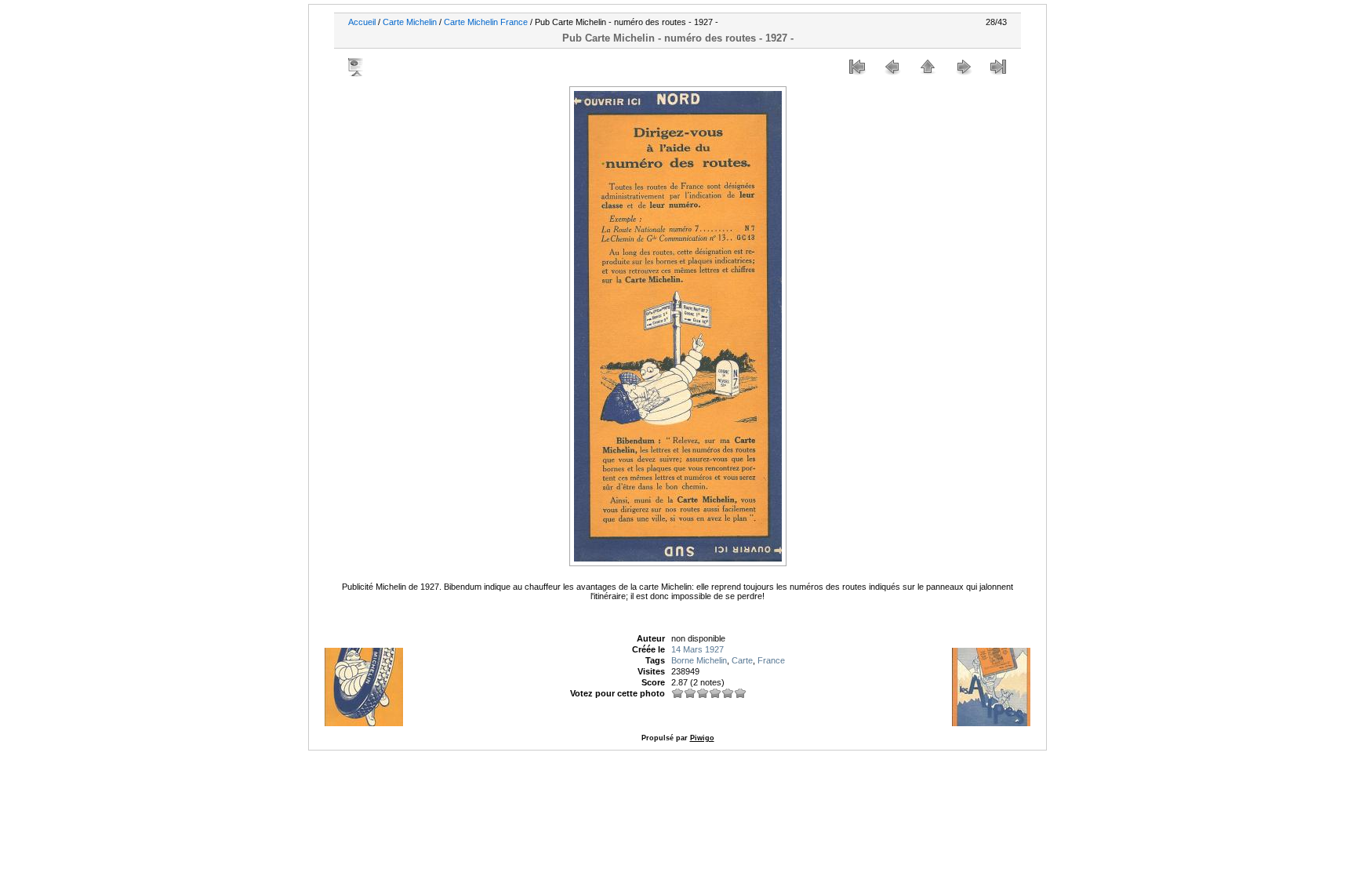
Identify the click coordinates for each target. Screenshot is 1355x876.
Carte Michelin (410, 22)
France (771, 660)
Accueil (362, 22)
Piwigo (702, 738)
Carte (742, 660)
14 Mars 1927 (697, 649)
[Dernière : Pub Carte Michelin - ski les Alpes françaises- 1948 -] (998, 66)
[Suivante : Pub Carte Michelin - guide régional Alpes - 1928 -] (962, 66)
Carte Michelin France (486, 22)
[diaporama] (356, 66)
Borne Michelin (699, 660)
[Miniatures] (927, 66)
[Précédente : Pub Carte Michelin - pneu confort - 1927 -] (892, 66)
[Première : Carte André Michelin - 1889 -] (857, 66)
